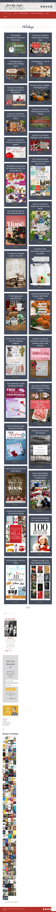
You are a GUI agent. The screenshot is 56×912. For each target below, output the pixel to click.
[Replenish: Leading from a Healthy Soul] (14, 905)
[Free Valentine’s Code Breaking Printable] (16, 403)
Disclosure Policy (7, 882)
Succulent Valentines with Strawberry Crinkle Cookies (40, 388)
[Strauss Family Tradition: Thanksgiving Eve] (40, 95)
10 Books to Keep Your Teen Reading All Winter (40, 562)
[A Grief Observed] (14, 901)
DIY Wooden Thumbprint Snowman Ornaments (15, 37)
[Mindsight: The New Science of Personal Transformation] (12, 897)
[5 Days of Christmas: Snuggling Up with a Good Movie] (16, 100)
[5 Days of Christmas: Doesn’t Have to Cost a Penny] (16, 126)
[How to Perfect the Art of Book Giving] (16, 488)
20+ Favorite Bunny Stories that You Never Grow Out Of (40, 161)
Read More (16, 55)
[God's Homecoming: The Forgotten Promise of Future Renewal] (6, 897)
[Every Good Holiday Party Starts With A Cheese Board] (40, 495)
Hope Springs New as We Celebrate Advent (15, 212)
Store (47, 13)
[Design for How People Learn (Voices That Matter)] (4, 905)
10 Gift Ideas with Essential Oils (15, 297)
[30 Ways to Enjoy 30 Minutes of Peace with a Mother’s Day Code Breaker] (40, 362)
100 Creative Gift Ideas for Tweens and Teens (40, 519)
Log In (5, 16)
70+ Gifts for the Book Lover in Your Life (15, 254)
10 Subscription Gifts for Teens (15, 561)
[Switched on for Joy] (12, 909)
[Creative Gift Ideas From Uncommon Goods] (16, 534)
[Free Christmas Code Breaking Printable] (16, 445)
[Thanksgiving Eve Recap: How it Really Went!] (16, 73)
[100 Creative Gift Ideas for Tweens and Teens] (40, 537)
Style (15, 13)
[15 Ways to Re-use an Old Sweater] (40, 450)
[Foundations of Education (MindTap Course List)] (4, 909)
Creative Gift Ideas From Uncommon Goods (16, 512)
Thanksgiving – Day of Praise (40, 62)
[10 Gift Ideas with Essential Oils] (16, 315)
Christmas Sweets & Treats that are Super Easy (40, 37)
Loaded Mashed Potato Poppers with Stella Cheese (40, 296)
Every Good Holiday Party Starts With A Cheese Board (40, 475)
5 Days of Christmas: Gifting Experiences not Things (40, 111)
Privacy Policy (6, 884)
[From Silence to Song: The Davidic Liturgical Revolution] (9, 909)
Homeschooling (23, 13)
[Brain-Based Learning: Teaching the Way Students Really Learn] (9, 905)
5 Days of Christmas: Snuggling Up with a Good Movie (15, 90)
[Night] (9, 901)
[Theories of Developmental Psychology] (14, 897)
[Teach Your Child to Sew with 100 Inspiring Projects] (16, 360)
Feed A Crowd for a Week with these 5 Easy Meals (40, 206)
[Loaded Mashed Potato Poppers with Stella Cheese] (40, 315)
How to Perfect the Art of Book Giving (16, 470)
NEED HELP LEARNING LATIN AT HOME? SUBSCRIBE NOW (28, 1)
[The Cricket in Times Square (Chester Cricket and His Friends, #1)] (12, 901)
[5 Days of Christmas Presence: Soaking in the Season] (16, 152)
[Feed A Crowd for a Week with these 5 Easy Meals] (40, 225)
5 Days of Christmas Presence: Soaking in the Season (16, 142)
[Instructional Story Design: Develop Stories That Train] (6, 905)
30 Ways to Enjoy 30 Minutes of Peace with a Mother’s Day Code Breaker (40, 342)
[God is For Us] (4, 897)
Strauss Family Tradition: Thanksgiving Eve (40, 86)
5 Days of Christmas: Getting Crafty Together (40, 136)
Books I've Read (10, 893)
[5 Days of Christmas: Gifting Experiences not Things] (40, 121)
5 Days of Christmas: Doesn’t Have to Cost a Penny (16, 116)
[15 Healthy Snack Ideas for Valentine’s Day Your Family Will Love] (16, 187)
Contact (5, 880)
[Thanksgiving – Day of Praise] (40, 71)
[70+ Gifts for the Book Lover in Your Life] (16, 273)
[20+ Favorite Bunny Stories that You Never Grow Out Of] (40, 180)
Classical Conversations (37, 13)
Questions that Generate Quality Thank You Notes (40, 251)
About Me (5, 878)
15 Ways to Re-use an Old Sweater (40, 432)
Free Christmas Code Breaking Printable (15, 427)
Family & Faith (7, 13)
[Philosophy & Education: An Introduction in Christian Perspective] (12, 905)
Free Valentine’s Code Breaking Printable (16, 384)
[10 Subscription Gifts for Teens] (16, 582)
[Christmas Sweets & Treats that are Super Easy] (40, 47)
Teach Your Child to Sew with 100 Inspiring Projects (16, 341)
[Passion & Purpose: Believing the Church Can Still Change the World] (14, 909)
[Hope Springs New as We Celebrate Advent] (16, 230)
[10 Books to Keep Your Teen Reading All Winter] (40, 582)
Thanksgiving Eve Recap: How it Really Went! (16, 63)
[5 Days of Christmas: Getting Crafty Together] (40, 145)
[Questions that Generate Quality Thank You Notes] (40, 270)
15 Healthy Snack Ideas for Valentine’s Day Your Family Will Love (15, 168)
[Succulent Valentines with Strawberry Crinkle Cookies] (40, 407)
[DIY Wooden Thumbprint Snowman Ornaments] (16, 47)
